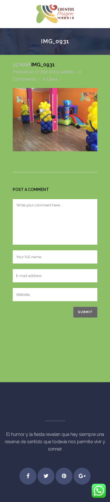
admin (66, 72)
